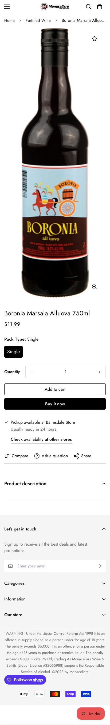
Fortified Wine (38, 20)
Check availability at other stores (41, 439)
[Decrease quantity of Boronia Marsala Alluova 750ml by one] (32, 372)
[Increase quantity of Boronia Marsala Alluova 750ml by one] (99, 372)
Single (13, 351)
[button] (99, 7)
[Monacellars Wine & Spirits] (55, 6)
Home (9, 20)
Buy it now (55, 404)
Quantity (12, 372)
